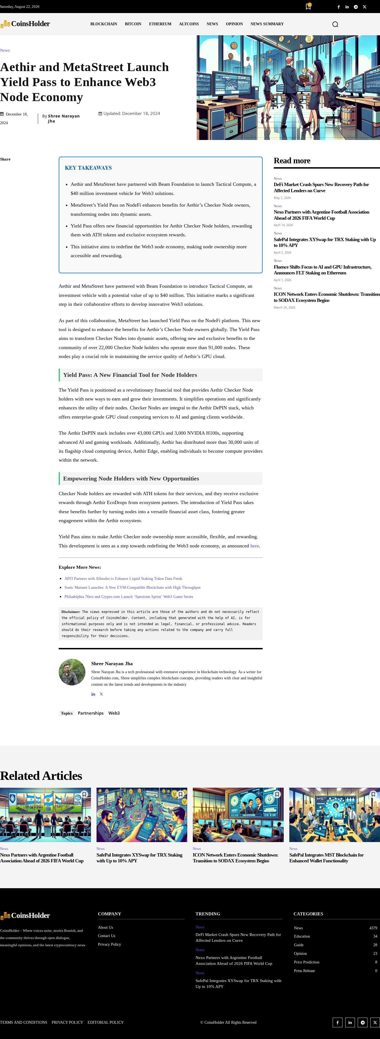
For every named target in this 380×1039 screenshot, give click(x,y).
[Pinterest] (5, 198)
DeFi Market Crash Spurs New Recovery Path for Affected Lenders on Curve (321, 187)
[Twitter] (364, 6)
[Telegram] (356, 6)
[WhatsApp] (5, 211)
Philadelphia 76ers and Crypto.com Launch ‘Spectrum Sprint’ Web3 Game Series (129, 597)
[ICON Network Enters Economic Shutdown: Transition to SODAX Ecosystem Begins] (238, 815)
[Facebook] (339, 6)
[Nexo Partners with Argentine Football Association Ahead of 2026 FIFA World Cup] (45, 815)
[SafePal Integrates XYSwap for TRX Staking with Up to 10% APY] (142, 815)
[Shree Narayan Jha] (72, 678)
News (5, 50)
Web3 (114, 713)
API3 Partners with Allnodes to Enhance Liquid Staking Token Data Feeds (123, 579)
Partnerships (90, 713)
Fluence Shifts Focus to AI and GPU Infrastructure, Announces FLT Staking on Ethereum (322, 270)
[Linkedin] (347, 6)
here (254, 546)
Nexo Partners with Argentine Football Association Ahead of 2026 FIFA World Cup (41, 858)
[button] (335, 24)
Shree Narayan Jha (64, 119)
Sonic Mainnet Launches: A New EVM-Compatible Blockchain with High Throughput (133, 587)
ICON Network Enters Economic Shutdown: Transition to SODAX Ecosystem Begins (327, 297)
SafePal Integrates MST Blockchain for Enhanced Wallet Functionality (326, 858)
